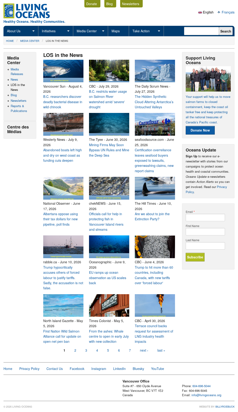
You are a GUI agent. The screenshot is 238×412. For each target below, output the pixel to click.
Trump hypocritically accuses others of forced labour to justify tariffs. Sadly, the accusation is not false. (63, 277)
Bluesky (138, 368)
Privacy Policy (29, 368)
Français (228, 12)
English (208, 12)
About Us (13, 31)
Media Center (87, 31)
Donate (91, 3)
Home (10, 41)
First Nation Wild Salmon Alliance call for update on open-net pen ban (62, 336)
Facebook (77, 368)
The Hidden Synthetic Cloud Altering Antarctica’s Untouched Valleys (154, 101)
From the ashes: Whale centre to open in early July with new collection (109, 336)
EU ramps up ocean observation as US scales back (107, 277)
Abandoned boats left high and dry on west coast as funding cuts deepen (62, 155)
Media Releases (17, 71)
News (14, 79)
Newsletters (130, 3)
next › (144, 350)
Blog (109, 3)
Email (190, 211)
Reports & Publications (19, 108)
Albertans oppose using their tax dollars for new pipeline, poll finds (60, 219)
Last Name (192, 240)
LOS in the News (57, 41)
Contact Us (54, 368)
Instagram (98, 368)
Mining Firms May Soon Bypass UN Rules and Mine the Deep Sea (109, 150)
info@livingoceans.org (206, 395)
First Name (192, 225)
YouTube (157, 368)
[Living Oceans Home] (30, 17)
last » (161, 350)
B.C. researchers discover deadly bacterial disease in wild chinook (62, 101)
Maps (116, 31)
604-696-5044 (201, 386)
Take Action (141, 31)
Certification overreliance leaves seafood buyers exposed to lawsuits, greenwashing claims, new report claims (154, 160)
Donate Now (200, 130)
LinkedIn (119, 368)
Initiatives (49, 31)
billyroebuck (225, 406)
